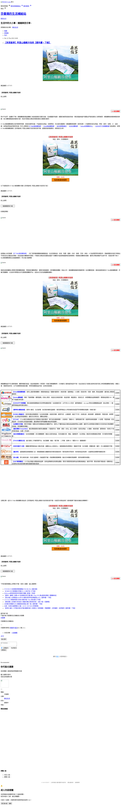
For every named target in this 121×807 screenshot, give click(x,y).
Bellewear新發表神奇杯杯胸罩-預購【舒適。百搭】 (20, 593)
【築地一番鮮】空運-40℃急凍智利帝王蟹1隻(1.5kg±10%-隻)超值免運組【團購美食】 (30, 595)
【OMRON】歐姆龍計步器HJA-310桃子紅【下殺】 (20, 591)
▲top (2, 636)
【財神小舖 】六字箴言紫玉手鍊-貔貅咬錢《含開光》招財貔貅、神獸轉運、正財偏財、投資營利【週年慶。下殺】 (40, 608)
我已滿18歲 (4, 803)
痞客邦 (12, 628)
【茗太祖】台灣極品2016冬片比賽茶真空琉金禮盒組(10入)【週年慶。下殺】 (28, 597)
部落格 (6, 33)
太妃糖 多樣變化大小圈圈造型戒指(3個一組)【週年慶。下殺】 (23, 604)
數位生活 (15, 27)
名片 (5, 35)
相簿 (5, 31)
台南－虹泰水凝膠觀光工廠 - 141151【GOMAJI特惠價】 (21, 606)
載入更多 (3, 639)
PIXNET (47, 782)
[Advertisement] (60, 236)
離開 (10, 803)
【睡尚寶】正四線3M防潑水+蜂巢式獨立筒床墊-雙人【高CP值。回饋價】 (27, 602)
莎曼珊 (3, 617)
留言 (16, 628)
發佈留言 (3, 650)
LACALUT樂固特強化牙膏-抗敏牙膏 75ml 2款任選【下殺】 (22, 599)
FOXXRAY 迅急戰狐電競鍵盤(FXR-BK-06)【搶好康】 (21, 589)
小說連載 (14, 632)
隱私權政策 (70, 782)
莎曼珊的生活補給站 (13, 13)
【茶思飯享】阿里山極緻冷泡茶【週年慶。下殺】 (27, 42)
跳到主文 (3, 18)
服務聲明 (77, 782)
